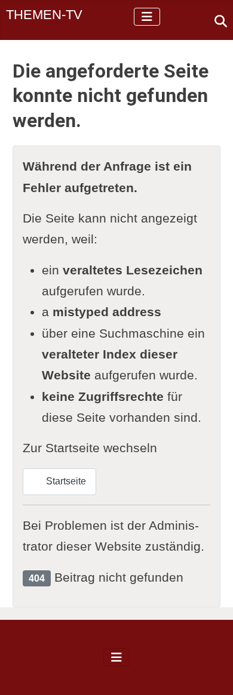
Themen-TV (44, 14)
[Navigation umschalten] (147, 17)
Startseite (65, 481)
